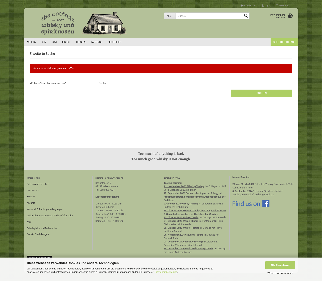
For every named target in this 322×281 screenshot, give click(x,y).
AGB (29, 221)
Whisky (31, 42)
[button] (248, 5)
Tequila (80, 42)
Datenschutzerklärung (165, 272)
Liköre (66, 42)
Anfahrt (31, 202)
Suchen (262, 93)
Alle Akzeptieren (280, 265)
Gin (44, 42)
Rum (54, 42)
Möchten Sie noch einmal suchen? (48, 83)
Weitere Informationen (280, 273)
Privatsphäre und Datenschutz (43, 228)
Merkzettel (284, 5)
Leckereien (114, 42)
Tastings (96, 42)
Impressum (33, 190)
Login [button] (267, 5)
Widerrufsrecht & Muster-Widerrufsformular (50, 215)
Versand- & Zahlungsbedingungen (44, 209)
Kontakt (31, 196)
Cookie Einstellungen (38, 234)
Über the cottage (284, 42)
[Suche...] (246, 16)
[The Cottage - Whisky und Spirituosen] (92, 23)
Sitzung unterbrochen (38, 184)
